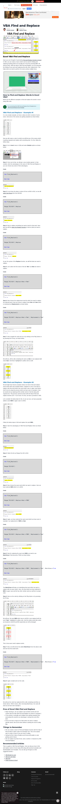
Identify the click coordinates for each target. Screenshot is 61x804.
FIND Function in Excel (11, 760)
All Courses (35, 5)
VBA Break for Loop (10, 755)
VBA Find (7, 758)
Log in (24, 8)
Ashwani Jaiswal (10, 30)
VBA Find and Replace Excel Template (16, 107)
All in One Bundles (36, 782)
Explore (9, 5)
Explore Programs (36, 778)
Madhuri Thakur (23, 30)
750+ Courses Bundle (26, 5)
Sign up (33, 785)
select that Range (7, 193)
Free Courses (17, 5)
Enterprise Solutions (36, 774)
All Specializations (43, 5)
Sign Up (29, 8)
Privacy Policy (4, 802)
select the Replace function (19, 227)
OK (17, 792)
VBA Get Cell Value (10, 756)
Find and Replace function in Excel (32, 60)
